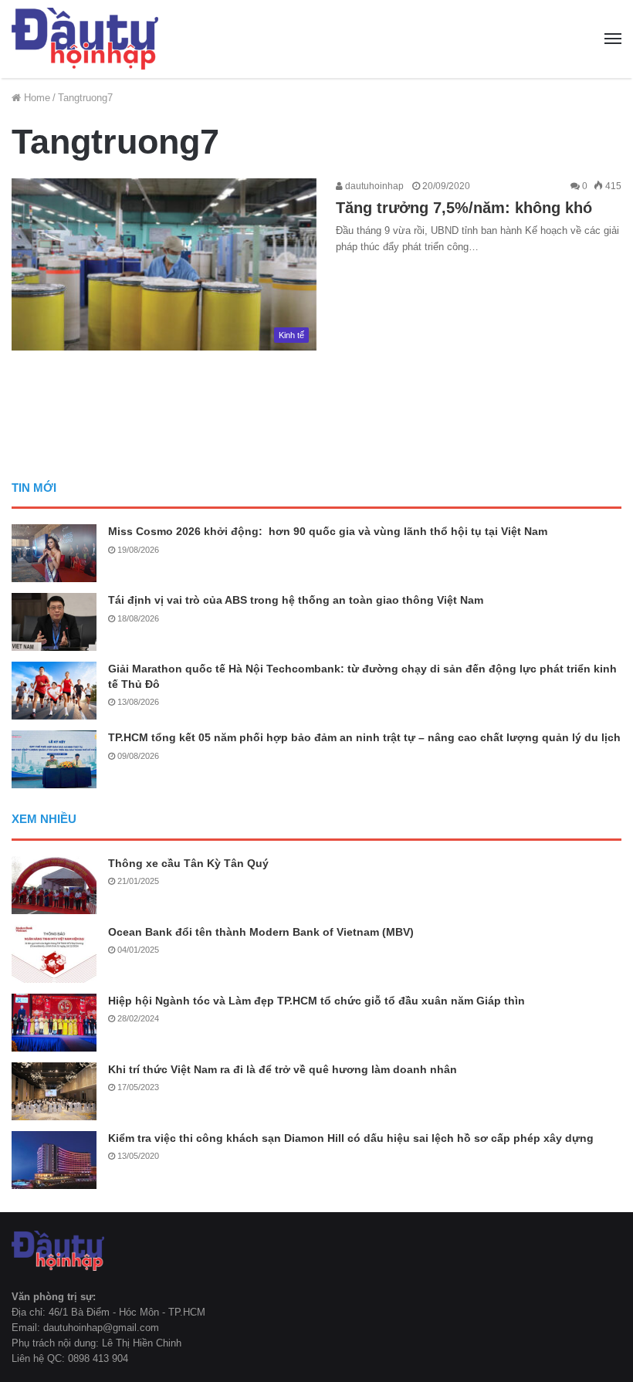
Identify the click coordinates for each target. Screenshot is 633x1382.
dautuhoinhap (373, 186)
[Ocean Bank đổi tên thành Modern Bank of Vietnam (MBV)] (54, 954)
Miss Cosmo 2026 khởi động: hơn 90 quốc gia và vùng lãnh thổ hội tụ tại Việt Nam (327, 531)
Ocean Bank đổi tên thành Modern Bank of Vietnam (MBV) (261, 932)
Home (35, 97)
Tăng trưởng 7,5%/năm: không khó (464, 207)
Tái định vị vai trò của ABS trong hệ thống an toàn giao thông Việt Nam (295, 600)
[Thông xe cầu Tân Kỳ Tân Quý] (54, 885)
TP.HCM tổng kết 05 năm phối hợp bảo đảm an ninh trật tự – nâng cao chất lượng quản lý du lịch (364, 737)
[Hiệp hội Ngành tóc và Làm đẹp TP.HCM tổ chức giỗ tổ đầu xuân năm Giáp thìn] (54, 1023)
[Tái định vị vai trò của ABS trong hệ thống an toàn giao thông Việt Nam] (54, 622)
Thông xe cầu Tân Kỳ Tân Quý (188, 863)
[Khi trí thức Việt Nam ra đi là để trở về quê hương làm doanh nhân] (54, 1091)
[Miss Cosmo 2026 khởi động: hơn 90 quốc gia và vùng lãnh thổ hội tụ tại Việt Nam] (54, 553)
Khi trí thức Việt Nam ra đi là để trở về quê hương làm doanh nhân (282, 1069)
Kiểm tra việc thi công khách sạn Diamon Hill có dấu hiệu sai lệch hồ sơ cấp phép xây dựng (351, 1138)
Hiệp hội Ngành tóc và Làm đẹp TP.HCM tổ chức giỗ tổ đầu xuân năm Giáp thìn (316, 1000)
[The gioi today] (85, 39)
